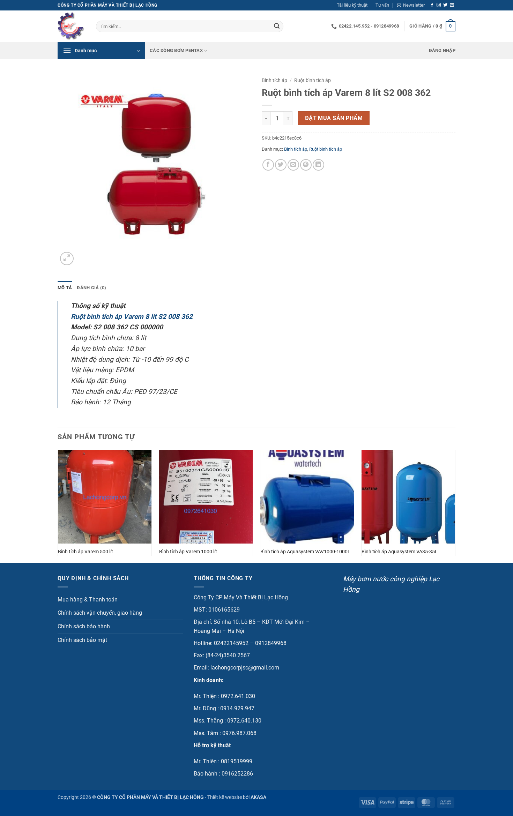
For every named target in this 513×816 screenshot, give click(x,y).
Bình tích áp (274, 80)
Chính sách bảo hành (84, 626)
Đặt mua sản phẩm (334, 118)
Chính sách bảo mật (82, 640)
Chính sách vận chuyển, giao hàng (100, 612)
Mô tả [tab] (65, 287)
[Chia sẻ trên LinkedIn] (318, 165)
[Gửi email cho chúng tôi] (452, 5)
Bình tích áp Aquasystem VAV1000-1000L (305, 552)
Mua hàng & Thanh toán (88, 599)
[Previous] (58, 505)
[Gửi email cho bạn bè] (293, 165)
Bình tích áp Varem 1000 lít (188, 552)
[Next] (455, 505)
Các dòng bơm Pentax (176, 50)
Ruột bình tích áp (312, 80)
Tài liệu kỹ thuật (352, 5)
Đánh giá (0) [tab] (91, 287)
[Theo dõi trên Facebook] (432, 5)
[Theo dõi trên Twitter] (445, 5)
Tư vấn (382, 5)
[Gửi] (277, 26)
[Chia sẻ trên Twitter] (281, 165)
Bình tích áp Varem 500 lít (85, 552)
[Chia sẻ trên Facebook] (268, 165)
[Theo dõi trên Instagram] (439, 5)
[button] (411, 5)
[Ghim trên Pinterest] (306, 165)
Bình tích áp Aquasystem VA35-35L (400, 552)
